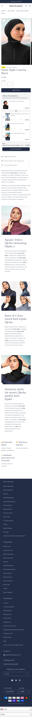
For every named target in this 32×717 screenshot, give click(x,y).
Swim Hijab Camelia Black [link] (16, 101)
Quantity (3, 80)
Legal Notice (7, 622)
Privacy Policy (7, 618)
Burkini (3, 10)
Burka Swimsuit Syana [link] (17, 123)
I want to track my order (10, 664)
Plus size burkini (8, 513)
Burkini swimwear (8, 486)
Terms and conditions (9, 626)
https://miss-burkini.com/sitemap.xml (14, 535)
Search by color (8, 550)
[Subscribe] (27, 674)
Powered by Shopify (19, 703)
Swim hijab (11, 10)
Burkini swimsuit (8, 490)
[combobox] (16, 709)
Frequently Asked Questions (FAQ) (13, 629)
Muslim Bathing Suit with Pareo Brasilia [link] (20, 114)
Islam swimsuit (7, 505)
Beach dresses (7, 528)
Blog (4, 641)
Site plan (6, 532)
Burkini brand (7, 637)
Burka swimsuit (7, 509)
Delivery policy (7, 610)
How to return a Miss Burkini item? (13, 645)
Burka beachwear (8, 497)
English (22, 691)
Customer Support (8, 606)
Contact (5, 603)
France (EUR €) (10, 691)
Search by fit (7, 546)
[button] (2, 6)
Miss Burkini (13, 703)
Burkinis (5, 494)
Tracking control (8, 633)
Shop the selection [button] (16, 149)
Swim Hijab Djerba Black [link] (18, 133)
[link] (5, 105)
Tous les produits (8, 520)
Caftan (5, 524)
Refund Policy (7, 614)
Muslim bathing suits (9, 501)
